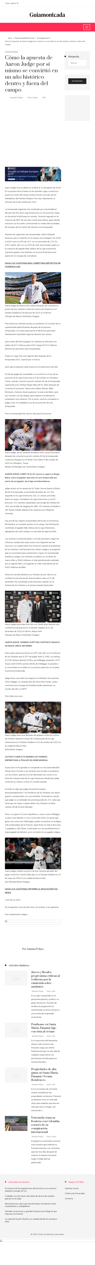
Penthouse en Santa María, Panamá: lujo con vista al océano (43, 1028)
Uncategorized (11, 52)
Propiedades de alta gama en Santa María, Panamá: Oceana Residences (44, 1074)
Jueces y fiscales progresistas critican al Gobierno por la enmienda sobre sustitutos (45, 979)
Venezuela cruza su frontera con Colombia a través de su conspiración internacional (45, 1125)
